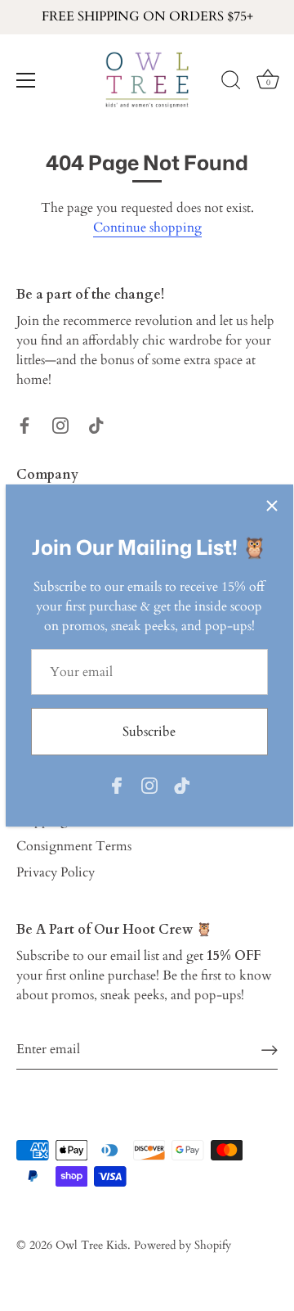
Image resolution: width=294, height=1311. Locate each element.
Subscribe (149, 732)
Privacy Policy (55, 872)
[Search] (231, 83)
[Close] (272, 506)
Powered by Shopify (182, 1245)
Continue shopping (147, 227)
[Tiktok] (182, 785)
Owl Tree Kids (91, 1245)
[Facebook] (117, 785)
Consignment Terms (73, 846)
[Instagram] (149, 785)
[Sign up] (269, 1049)
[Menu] (26, 80)
